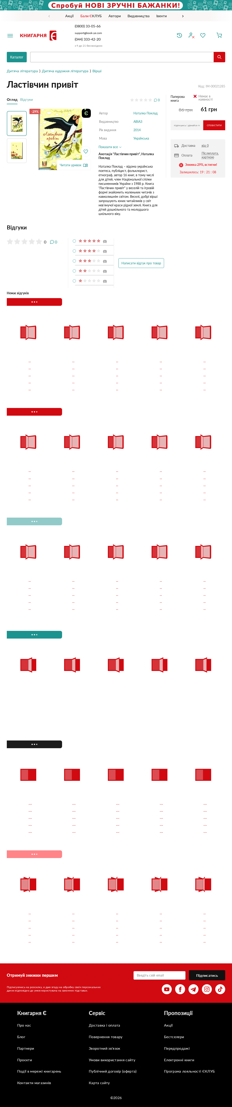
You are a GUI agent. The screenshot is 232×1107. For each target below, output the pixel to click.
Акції (168, 1025)
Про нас (24, 1025)
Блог (21, 1037)
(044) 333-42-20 (88, 39)
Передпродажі (177, 1048)
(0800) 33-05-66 (88, 26)
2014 (137, 130)
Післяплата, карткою (210, 155)
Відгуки (26, 99)
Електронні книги (179, 1060)
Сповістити (214, 125)
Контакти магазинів (34, 1082)
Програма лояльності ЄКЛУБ (189, 1071)
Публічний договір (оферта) (112, 1071)
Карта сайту (99, 1082)
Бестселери (174, 1037)
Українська (141, 138)
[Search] (219, 57)
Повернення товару (105, 1037)
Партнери (25, 1048)
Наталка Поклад (145, 113)
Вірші (97, 71)
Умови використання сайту (112, 1060)
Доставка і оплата (104, 1025)
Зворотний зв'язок (104, 1048)
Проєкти (24, 1060)
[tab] (83, 227)
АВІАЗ (137, 121)
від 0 (205, 145)
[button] (18, 122)
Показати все (109, 147)
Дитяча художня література (65, 71)
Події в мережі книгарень (39, 1071)
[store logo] (39, 36)
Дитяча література (22, 71)
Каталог (16, 57)
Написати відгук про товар (141, 263)
